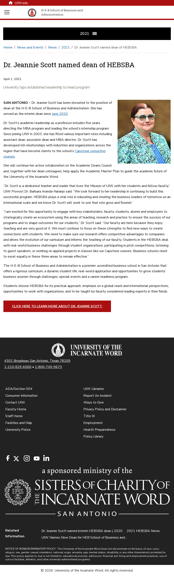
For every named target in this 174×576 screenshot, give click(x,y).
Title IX (89, 416)
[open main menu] (15, 12)
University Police (18, 429)
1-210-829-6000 (17, 367)
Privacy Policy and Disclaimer (104, 409)
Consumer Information (21, 395)
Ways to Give (93, 402)
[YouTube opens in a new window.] (36, 458)
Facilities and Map (18, 423)
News (52, 47)
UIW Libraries (93, 388)
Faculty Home (15, 409)
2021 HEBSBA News (143, 531)
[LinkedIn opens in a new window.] (46, 458)
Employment (93, 423)
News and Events (30, 47)
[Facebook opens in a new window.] (8, 458)
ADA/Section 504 (18, 388)
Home (8, 47)
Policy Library (93, 436)
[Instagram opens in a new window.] (26, 458)
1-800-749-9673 (48, 367)
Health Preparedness (99, 429)
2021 (65, 47)
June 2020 (60, 113)
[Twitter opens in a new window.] (16, 458)
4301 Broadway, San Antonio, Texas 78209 (37, 360)
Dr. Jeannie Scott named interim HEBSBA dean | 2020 (81, 531)
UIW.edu (21, 3)
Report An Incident (97, 395)
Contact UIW (15, 402)
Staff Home (14, 416)
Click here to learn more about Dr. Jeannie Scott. (57, 306)
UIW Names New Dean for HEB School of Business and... (84, 537)
